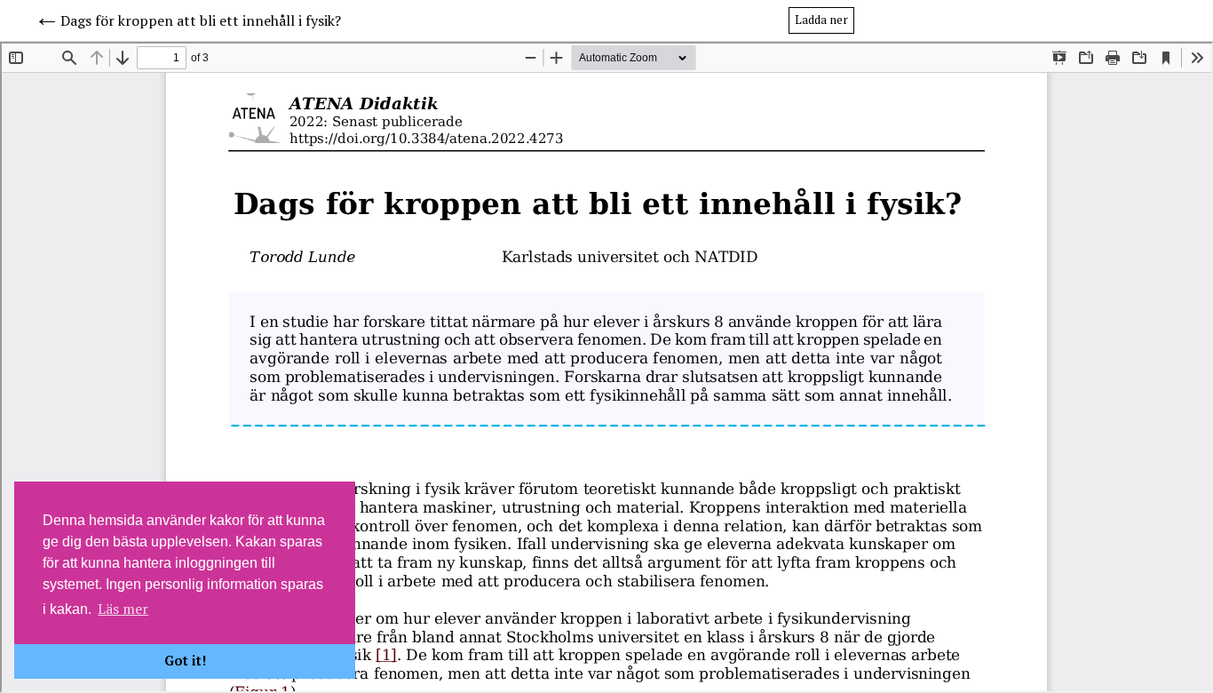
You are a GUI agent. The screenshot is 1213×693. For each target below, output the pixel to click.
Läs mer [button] (123, 608)
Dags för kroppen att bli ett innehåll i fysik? (200, 20)
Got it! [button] (185, 660)
